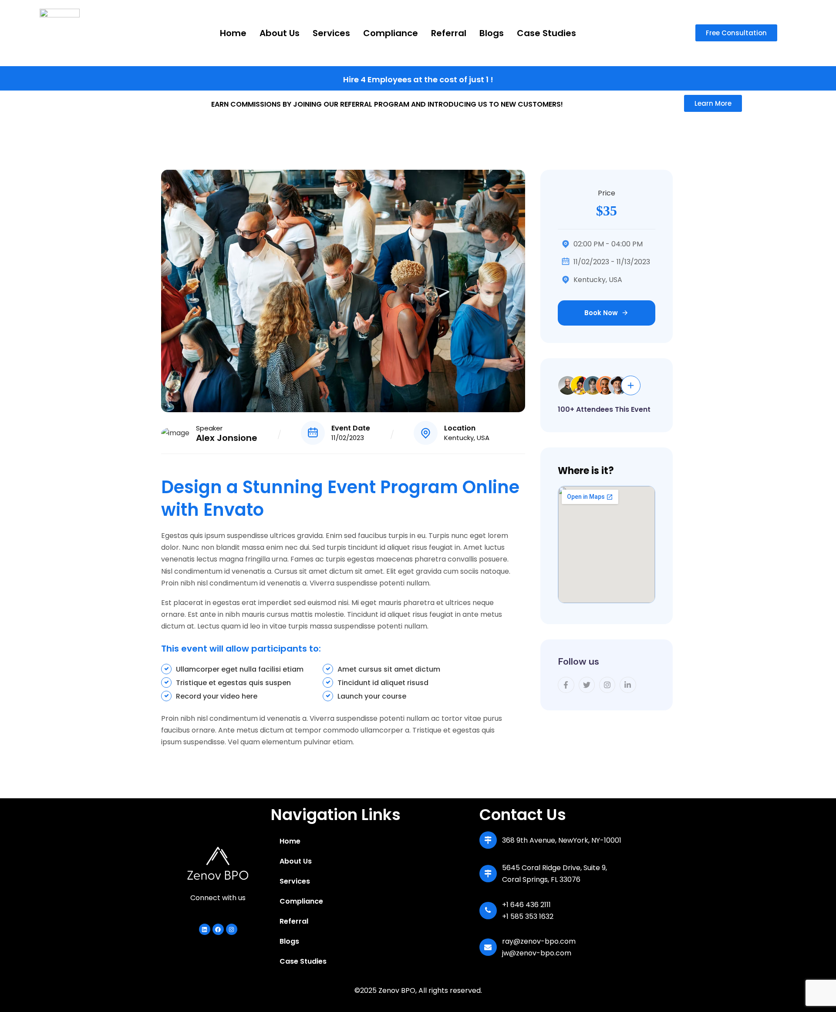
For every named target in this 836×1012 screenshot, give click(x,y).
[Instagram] (231, 929)
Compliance (390, 33)
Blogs (491, 33)
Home (233, 33)
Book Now (601, 312)
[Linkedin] (204, 929)
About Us (280, 33)
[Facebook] (218, 929)
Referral (448, 33)
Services (331, 33)
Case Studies (546, 33)
